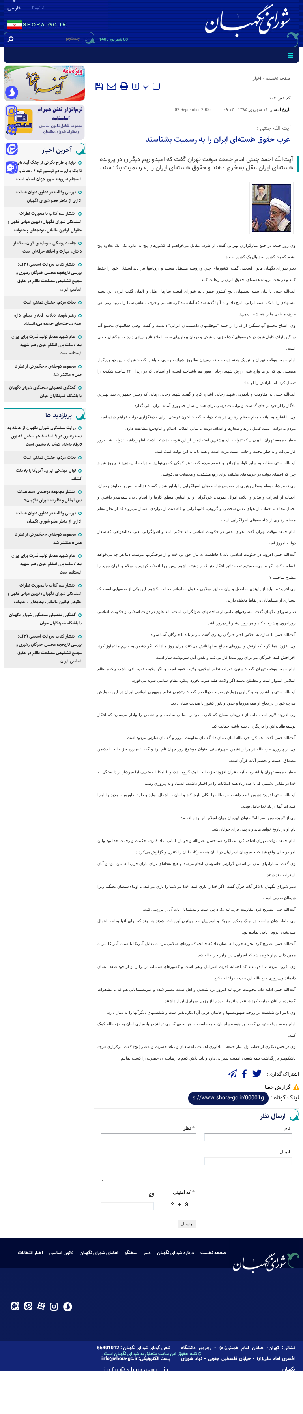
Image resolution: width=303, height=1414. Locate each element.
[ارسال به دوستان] (111, 86)
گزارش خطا (277, 1087)
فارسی (14, 8)
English (39, 8)
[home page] (249, 22)
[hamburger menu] (290, 55)
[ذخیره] (99, 86)
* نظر (189, 1128)
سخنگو (131, 1252)
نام (287, 1128)
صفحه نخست (278, 78)
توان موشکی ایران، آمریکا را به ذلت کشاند (49, 474)
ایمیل (285, 1152)
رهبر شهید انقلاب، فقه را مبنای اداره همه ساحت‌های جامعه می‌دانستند (48, 319)
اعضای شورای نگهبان (99, 1252)
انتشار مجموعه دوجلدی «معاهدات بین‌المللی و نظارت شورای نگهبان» (49, 495)
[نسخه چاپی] (124, 86)
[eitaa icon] (11, 150)
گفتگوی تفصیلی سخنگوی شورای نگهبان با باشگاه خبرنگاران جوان (45, 391)
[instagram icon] (11, 112)
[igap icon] (11, 168)
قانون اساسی (61, 1252)
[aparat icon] (11, 131)
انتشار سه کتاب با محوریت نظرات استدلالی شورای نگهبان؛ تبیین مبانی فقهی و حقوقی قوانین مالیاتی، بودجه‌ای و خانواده (45, 221)
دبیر (147, 1252)
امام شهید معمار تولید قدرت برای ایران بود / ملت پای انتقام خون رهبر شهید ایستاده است (46, 344)
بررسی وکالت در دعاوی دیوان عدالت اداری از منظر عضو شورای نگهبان (49, 196)
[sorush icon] (11, 93)
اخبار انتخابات (30, 1252)
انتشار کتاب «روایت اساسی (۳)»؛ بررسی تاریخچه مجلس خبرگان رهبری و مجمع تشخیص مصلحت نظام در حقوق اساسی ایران (49, 277)
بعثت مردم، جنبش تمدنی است (49, 302)
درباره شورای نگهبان (175, 1252)
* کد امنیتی (184, 1192)
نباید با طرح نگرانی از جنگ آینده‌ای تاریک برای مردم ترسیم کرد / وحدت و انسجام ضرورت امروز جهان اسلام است (49, 170)
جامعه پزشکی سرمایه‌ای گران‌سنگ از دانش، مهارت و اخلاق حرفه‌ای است (47, 247)
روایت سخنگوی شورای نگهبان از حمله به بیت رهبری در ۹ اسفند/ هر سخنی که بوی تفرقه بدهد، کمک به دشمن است (44, 436)
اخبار (257, 78)
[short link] (228, 1098)
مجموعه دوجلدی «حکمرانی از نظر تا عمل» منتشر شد (48, 370)
